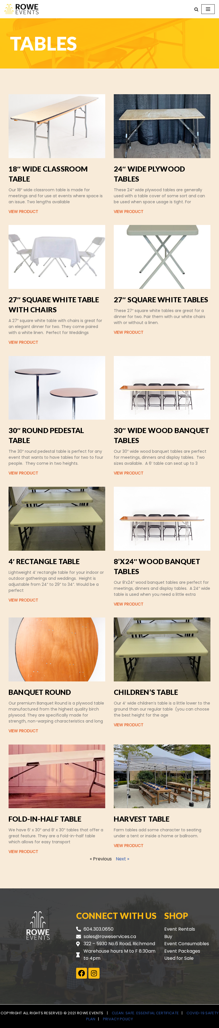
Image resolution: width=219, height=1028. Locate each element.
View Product (23, 211)
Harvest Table (142, 818)
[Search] (196, 9)
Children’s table (146, 692)
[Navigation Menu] (208, 9)
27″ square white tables (161, 299)
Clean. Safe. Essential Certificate (145, 1013)
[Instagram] (93, 973)
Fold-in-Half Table (45, 818)
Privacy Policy (118, 1019)
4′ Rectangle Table (44, 561)
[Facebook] (81, 973)
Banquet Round (40, 692)
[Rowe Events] (21, 9)
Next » (122, 859)
